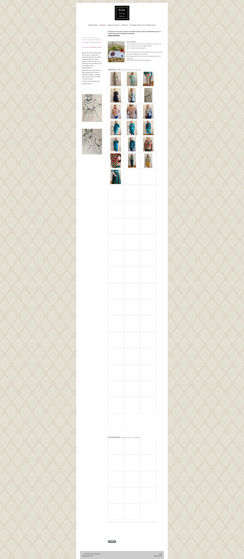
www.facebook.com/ (86, 42)
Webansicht (158, 556)
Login (160, 554)
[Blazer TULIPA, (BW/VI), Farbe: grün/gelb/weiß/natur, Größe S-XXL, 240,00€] (132, 160)
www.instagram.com (86, 47)
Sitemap (97, 554)
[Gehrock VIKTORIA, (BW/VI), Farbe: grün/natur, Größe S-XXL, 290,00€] (132, 95)
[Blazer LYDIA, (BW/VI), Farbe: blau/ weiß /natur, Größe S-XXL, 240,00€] (148, 111)
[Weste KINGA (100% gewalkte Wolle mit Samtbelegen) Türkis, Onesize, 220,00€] (115, 128)
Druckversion (88, 554)
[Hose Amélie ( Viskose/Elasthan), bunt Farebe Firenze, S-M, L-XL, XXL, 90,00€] (148, 79)
